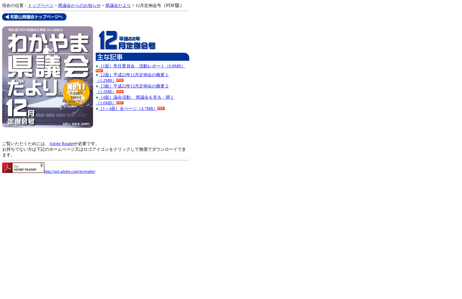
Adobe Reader (61, 143)
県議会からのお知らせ (79, 5)
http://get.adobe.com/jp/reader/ (69, 171)
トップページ (40, 5)
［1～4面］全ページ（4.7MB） (127, 108)
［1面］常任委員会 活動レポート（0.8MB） (141, 66)
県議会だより (118, 5)
